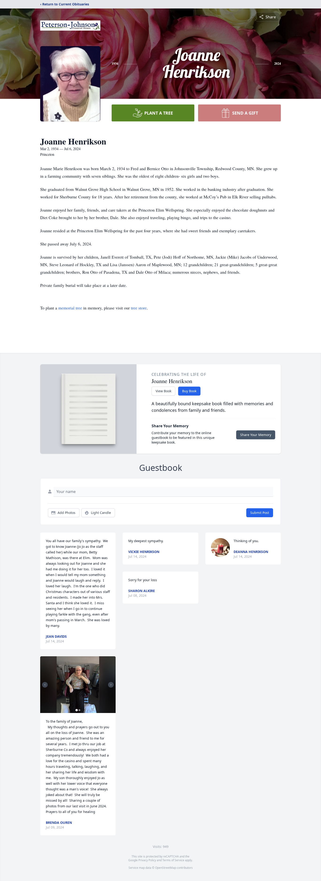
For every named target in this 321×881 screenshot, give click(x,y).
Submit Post (259, 512)
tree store (139, 308)
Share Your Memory (255, 434)
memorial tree (70, 308)
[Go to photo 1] (76, 710)
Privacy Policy (147, 860)
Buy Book (189, 391)
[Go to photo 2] (79, 710)
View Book (163, 391)
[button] (78, 684)
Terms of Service (173, 860)
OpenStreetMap (165, 868)
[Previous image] (45, 685)
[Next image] (111, 685)
